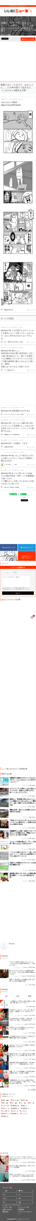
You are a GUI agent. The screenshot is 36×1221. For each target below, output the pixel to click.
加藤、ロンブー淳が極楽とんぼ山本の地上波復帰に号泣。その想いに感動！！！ (22, 1072)
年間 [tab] (29, 996)
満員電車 (15, 1114)
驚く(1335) (32, 30)
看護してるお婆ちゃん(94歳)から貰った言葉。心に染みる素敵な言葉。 (22, 980)
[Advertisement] (18, 59)
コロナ (6, 1106)
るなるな (24, 785)
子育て (15, 1111)
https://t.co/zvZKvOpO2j (11, 105)
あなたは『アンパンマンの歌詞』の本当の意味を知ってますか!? (22, 1045)
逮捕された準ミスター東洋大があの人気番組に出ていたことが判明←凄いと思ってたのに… (22, 1055)
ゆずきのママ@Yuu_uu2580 (11, 487)
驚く (31, 1103)
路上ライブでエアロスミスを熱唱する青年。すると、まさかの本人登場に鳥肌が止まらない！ (22, 972)
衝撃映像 (15, 1106)
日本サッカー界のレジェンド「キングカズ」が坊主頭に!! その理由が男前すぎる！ (22, 1175)
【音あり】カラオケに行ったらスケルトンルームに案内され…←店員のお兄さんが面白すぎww (23, 822)
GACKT (5, 1114)
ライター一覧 (7, 1207)
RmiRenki (3, 327)
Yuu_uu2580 (4, 470)
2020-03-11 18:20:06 (20, 420)
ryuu (26, 985)
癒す (5, 1103)
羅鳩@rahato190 (8, 310)
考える (15, 1100)
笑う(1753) (24, 30)
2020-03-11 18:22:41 (18, 440)
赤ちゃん (6, 1108)
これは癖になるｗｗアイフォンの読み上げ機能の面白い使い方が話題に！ (22, 1037)
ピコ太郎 (6, 1111)
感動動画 (16, 1108)
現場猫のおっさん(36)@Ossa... (12, 434)
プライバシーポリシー (25, 1212)
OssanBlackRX (4, 420)
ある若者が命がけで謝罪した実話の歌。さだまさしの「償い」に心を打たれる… (22, 1019)
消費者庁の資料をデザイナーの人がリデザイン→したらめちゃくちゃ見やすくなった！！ (23, 780)
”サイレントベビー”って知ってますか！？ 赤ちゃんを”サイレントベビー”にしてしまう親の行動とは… (22, 1158)
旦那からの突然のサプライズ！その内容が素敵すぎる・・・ (23, 864)
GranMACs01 (4, 407)
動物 (24, 1106)
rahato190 (3, 99)
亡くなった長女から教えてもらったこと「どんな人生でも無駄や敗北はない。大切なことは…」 (22, 963)
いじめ (23, 1111)
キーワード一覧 (23, 1207)
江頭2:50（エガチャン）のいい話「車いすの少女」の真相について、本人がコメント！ (22, 1011)
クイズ (24, 1114)
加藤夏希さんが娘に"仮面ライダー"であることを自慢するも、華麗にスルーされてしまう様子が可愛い (23, 833)
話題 (25, 1100)
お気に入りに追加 (28, 39)
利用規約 (21, 1209)
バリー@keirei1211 (9, 370)
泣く (23, 1103)
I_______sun (4, 452)
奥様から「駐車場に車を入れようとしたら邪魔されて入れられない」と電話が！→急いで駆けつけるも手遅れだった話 (23, 802)
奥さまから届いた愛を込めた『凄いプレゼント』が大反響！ (22, 1166)
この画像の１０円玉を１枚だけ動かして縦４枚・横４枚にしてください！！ (22, 1002)
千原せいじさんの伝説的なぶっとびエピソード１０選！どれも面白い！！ (22, 1028)
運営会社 (5, 1211)
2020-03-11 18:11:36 (18, 99)
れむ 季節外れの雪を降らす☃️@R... (13, 342)
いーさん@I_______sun (10, 464)
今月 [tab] (17, 996)
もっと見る (32, 1089)
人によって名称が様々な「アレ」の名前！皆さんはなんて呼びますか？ (23, 842)
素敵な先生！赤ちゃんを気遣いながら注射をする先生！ (23, 811)
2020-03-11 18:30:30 (17, 327)
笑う (14, 1103)
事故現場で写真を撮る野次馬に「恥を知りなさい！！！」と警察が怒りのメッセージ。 (22, 1064)
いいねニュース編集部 (21, 967)
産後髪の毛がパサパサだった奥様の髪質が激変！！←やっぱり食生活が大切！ (23, 875)
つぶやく (24, 497)
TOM (27, 1007)
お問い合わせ (7, 1209)
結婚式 (5, 1116)
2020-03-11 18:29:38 (18, 347)
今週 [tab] (5, 996)
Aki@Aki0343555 (8, 447)
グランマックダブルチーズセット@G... (14, 414)
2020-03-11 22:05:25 (19, 452)
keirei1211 (3, 347)
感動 (6, 1100)
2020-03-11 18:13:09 (19, 407)
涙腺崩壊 (25, 1108)
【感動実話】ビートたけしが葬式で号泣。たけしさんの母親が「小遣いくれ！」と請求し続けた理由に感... (22, 1081)
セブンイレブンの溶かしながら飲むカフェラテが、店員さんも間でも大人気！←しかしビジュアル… (23, 790)
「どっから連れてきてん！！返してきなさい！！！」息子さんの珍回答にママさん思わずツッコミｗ (23, 854)
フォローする (9, 99)
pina (26, 1171)
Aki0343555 (3, 440)
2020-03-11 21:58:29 (19, 470)
